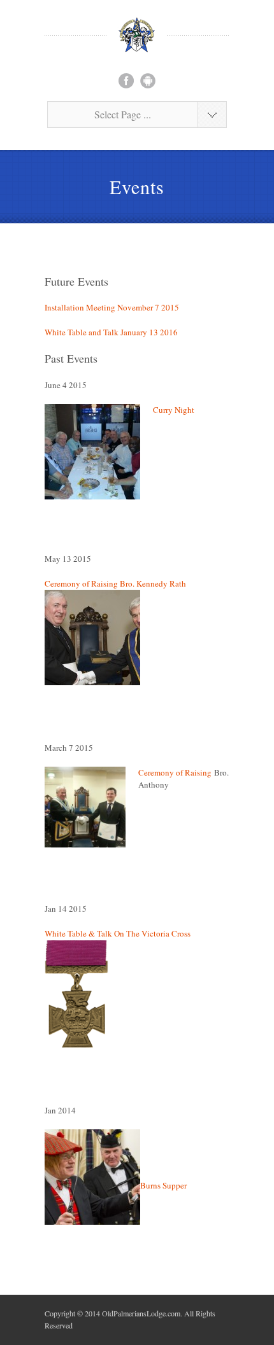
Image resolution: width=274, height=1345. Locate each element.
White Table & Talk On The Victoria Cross (118, 933)
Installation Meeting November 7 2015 (112, 307)
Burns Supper (163, 1185)
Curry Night (173, 409)
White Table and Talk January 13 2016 (111, 332)
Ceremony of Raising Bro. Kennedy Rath (117, 583)
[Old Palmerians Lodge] (137, 35)
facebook (126, 80)
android (147, 80)
